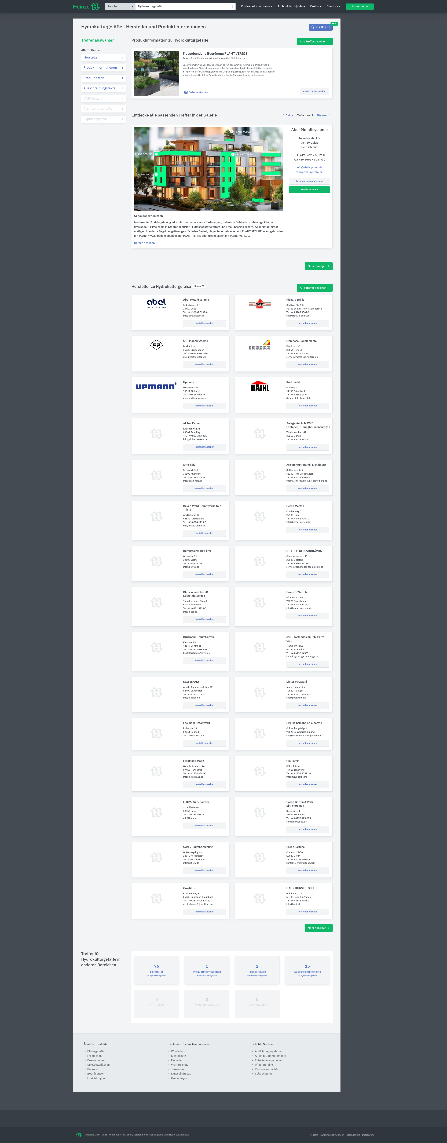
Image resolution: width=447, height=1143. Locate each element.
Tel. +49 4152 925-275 (298, 818)
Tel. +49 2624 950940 (298, 477)
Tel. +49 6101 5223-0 (194, 608)
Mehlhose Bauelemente (301, 341)
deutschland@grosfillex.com (198, 904)
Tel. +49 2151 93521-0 (298, 773)
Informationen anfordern (309, 181)
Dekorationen (96, 1060)
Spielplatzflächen (98, 1065)
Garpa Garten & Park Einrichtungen (299, 804)
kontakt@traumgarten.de (196, 653)
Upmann (188, 382)
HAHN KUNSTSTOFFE (300, 888)
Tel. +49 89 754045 (193, 736)
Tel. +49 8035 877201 (195, 436)
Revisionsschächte (267, 1069)
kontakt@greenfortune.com (300, 863)
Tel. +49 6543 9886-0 (297, 901)
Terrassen (177, 1069)
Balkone (92, 1069)
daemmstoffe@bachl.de (298, 398)
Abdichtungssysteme (268, 1051)
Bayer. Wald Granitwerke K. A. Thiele (202, 508)
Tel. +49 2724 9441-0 (194, 773)
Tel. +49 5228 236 (193, 563)
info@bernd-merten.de (298, 522)
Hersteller (91, 57)
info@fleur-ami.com (296, 777)
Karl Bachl (293, 382)
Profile (314, 6)
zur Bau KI (324, 26)
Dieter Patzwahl (296, 681)
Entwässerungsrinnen (269, 1060)
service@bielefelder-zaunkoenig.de (304, 567)
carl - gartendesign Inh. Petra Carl (305, 639)
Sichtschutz (178, 1056)
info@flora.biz (190, 818)
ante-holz (189, 465)
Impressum (368, 1135)
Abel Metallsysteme (196, 300)
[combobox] (185, 6)
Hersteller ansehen (204, 323)
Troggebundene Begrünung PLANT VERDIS (215, 53)
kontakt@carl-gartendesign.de (302, 657)
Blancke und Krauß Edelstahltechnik (195, 594)
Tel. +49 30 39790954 (298, 859)
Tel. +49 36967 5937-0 (309, 155)
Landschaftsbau (181, 1073)
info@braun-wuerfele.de (299, 608)
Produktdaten (93, 78)
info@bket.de (190, 612)
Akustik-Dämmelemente (270, 1056)
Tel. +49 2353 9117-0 (194, 815)
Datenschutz (353, 1135)
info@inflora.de (191, 863)
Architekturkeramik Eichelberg (306, 465)
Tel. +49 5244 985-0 (194, 395)
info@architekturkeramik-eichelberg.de (306, 481)
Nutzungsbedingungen (332, 1135)
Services (332, 6)
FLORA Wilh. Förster (196, 802)
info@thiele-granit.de (194, 526)
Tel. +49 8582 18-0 (296, 395)
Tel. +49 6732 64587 (297, 653)
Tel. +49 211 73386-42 (298, 694)
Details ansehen (309, 189)
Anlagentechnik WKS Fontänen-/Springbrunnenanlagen (307, 425)
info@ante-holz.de (192, 481)
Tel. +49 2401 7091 (193, 694)
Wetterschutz (179, 1065)
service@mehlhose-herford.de (302, 357)
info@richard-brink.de (297, 316)
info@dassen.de (191, 698)
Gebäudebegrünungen (148, 216)
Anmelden (358, 6)
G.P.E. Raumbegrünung (198, 847)
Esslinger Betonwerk (196, 723)
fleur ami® (292, 761)
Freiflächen (94, 1056)
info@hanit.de (293, 904)
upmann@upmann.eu (194, 398)
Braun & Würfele (297, 592)
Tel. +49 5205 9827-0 (297, 563)
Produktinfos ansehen (314, 91)
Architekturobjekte (290, 6)
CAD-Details (92, 98)
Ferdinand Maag (193, 761)
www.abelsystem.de (309, 172)
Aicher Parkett (192, 423)
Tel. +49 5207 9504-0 (297, 312)
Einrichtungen (96, 1078)
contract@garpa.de (296, 822)
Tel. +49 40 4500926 (194, 859)
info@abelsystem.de (309, 167)
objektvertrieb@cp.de (194, 357)
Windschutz (178, 1051)
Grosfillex (189, 888)
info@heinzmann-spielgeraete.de (303, 736)
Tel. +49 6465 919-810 (195, 353)
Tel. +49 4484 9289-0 (297, 519)
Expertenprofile (95, 119)
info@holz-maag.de (193, 777)
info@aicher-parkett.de (195, 439)
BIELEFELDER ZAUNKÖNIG (304, 551)
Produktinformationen (255, 6)
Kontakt (314, 1135)
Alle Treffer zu (90, 50)
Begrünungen (95, 1073)
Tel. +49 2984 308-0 (194, 477)
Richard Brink (295, 300)
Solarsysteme (264, 1073)
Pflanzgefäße (95, 1051)
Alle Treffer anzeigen (313, 41)
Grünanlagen (179, 1078)
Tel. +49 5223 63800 (297, 440)
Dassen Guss (191, 681)
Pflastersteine (264, 1065)
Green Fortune (295, 847)
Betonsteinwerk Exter (197, 551)
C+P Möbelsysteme (195, 341)
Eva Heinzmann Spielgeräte (304, 723)
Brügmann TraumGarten (198, 637)
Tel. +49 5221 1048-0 (297, 353)
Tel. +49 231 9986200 (195, 650)
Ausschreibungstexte (99, 88)
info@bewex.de (191, 567)
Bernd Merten (295, 506)
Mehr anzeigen (317, 266)
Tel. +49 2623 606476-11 (196, 901)
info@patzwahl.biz (296, 698)
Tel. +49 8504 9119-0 (194, 522)
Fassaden (177, 1060)
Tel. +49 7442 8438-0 (297, 605)
